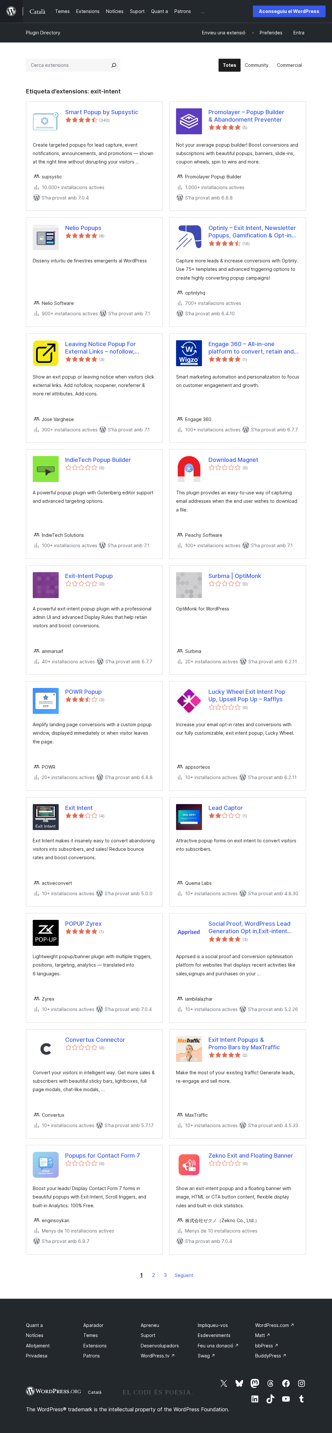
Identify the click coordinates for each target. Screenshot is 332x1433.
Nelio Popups (83, 227)
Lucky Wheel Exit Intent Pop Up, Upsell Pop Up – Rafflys (246, 695)
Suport (148, 1335)
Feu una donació (218, 1345)
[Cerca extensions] (113, 65)
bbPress (267, 1345)
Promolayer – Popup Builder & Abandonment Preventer (246, 116)
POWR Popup (83, 691)
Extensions (95, 1345)
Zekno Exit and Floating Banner (250, 1155)
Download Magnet (233, 459)
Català (94, 1392)
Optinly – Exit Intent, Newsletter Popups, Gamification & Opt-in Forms (252, 231)
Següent (184, 1275)
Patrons (91, 1355)
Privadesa (36, 1355)
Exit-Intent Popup (89, 575)
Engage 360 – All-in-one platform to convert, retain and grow (251, 348)
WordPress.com (274, 1325)
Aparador (93, 1325)
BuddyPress (271, 1355)
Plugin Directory (43, 32)
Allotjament (38, 1345)
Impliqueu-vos (213, 1325)
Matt (262, 1335)
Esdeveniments (214, 1335)
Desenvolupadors (160, 1345)
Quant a (34, 1325)
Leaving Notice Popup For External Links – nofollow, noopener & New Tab (100, 348)
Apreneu (150, 1325)
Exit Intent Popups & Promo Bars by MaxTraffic (244, 1043)
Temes (90, 1335)
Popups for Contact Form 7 (102, 1155)
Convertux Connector (95, 1039)
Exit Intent (79, 807)
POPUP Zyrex (83, 923)
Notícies (34, 1335)
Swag (206, 1355)
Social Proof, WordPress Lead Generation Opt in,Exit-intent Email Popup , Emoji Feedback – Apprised (251, 927)
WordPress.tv (158, 1355)
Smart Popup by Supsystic (101, 112)
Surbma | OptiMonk (234, 575)
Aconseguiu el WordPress (289, 11)
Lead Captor (225, 807)
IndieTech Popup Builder (98, 459)
